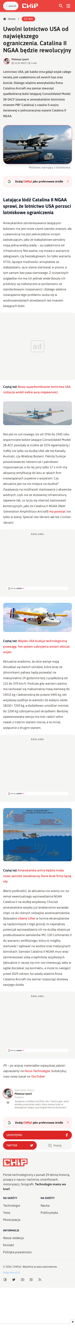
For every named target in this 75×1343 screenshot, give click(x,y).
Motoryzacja (11, 1220)
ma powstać (57, 511)
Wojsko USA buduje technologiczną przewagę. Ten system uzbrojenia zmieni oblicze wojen (36, 646)
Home (11, 18)
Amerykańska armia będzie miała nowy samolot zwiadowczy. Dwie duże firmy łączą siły (37, 876)
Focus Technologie (37, 1071)
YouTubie (37, 1076)
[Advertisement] (37, 561)
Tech (30, 18)
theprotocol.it (11, 1272)
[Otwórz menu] (68, 5)
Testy (6, 1212)
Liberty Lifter (26, 918)
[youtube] (7, 1102)
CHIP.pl (17, 1266)
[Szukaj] (61, 6)
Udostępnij (14, 1135)
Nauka (45, 1205)
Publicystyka (49, 1212)
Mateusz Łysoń (20, 59)
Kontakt (8, 1245)
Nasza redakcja (13, 1238)
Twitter (11, 1145)
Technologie (11, 1205)
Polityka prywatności (17, 1252)
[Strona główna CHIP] (30, 6)
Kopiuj (57, 1145)
